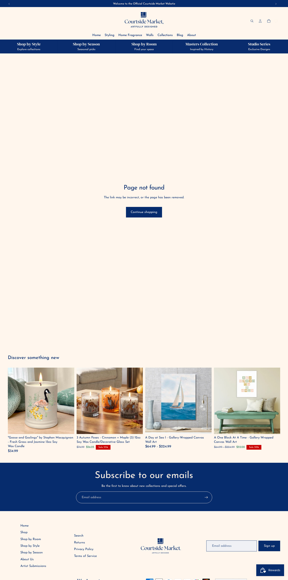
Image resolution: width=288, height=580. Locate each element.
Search (78, 535)
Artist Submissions (33, 566)
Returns (79, 542)
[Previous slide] (151, 400)
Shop (23, 532)
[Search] (252, 21)
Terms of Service (85, 556)
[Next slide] (206, 400)
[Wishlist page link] (276, 21)
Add (68, 427)
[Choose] (205, 427)
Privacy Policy (83, 549)
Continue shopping (144, 212)
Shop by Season (31, 552)
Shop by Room (30, 539)
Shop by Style (30, 546)
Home (24, 525)
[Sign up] (206, 497)
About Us (27, 559)
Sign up (269, 546)
